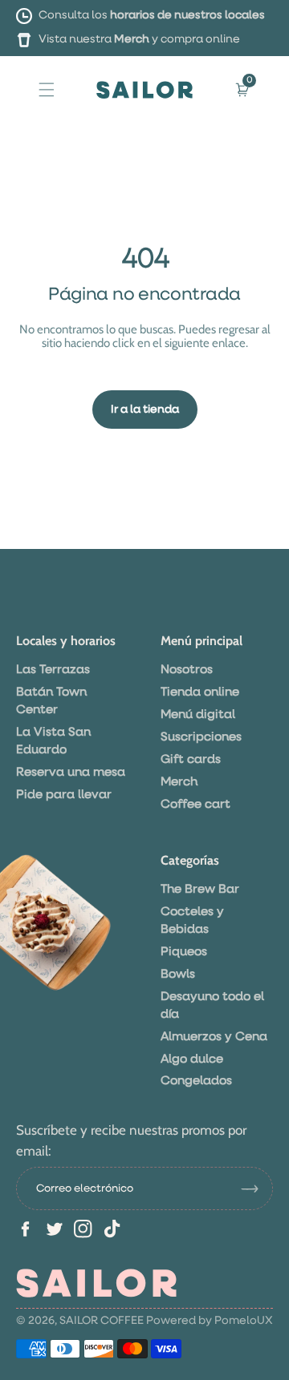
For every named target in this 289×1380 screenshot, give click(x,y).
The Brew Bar (200, 889)
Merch (131, 39)
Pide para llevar (64, 795)
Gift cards (191, 759)
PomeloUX (243, 1320)
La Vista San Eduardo (53, 741)
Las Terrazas (53, 670)
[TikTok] (112, 1229)
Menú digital (198, 714)
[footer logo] (96, 1283)
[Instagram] (83, 1229)
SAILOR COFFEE (101, 1320)
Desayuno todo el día (212, 1005)
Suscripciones (201, 737)
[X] (54, 1229)
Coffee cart (195, 804)
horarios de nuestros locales (187, 15)
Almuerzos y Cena (214, 1037)
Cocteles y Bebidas (192, 920)
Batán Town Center (51, 701)
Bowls (178, 974)
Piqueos (184, 952)
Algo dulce (192, 1059)
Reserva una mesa (70, 772)
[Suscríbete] (256, 1188)
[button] (47, 89)
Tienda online (200, 692)
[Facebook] (25, 1229)
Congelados (196, 1081)
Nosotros (187, 670)
